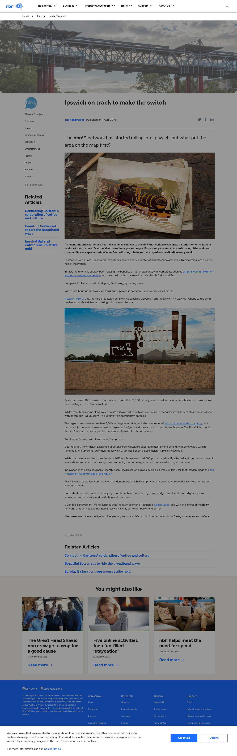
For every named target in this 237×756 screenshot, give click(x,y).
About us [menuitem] (164, 5)
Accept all (184, 738)
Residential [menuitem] (45, 5)
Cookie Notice (52, 749)
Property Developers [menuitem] (98, 5)
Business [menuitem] (68, 5)
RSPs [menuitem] (124, 5)
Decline (214, 738)
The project (57, 16)
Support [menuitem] (143, 5)
